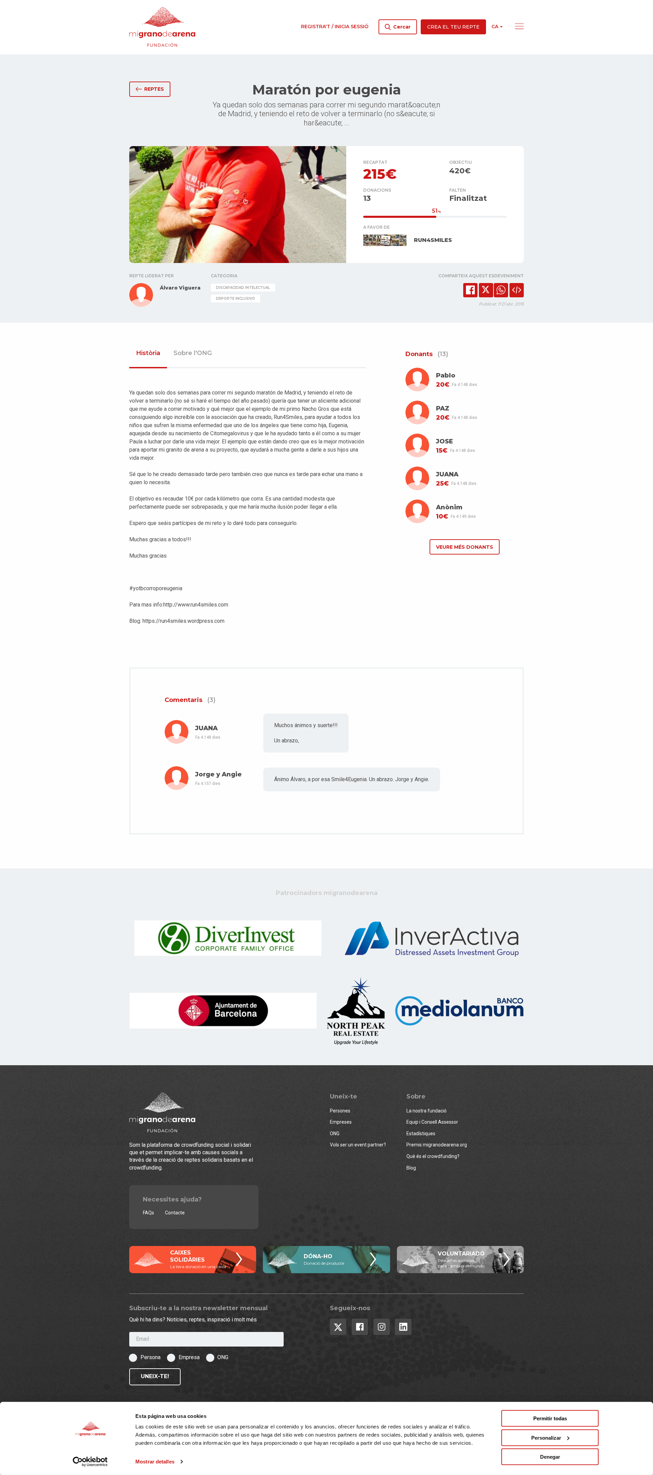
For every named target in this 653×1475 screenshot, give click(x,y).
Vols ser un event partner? (358, 1144)
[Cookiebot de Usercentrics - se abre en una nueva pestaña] (90, 1462)
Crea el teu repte (453, 27)
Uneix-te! (155, 1376)
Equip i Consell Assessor (432, 1122)
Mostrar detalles (154, 1461)
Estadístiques (420, 1133)
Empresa (189, 1357)
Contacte (175, 1212)
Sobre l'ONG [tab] (192, 353)
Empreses (341, 1122)
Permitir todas (550, 1418)
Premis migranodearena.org (436, 1144)
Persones (340, 1110)
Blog (411, 1168)
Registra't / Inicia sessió (334, 26)
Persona (150, 1357)
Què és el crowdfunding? (432, 1156)
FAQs (148, 1212)
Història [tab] (148, 353)
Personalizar (546, 1437)
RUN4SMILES (433, 240)
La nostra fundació (426, 1110)
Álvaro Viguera (180, 288)
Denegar (550, 1457)
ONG (334, 1133)
